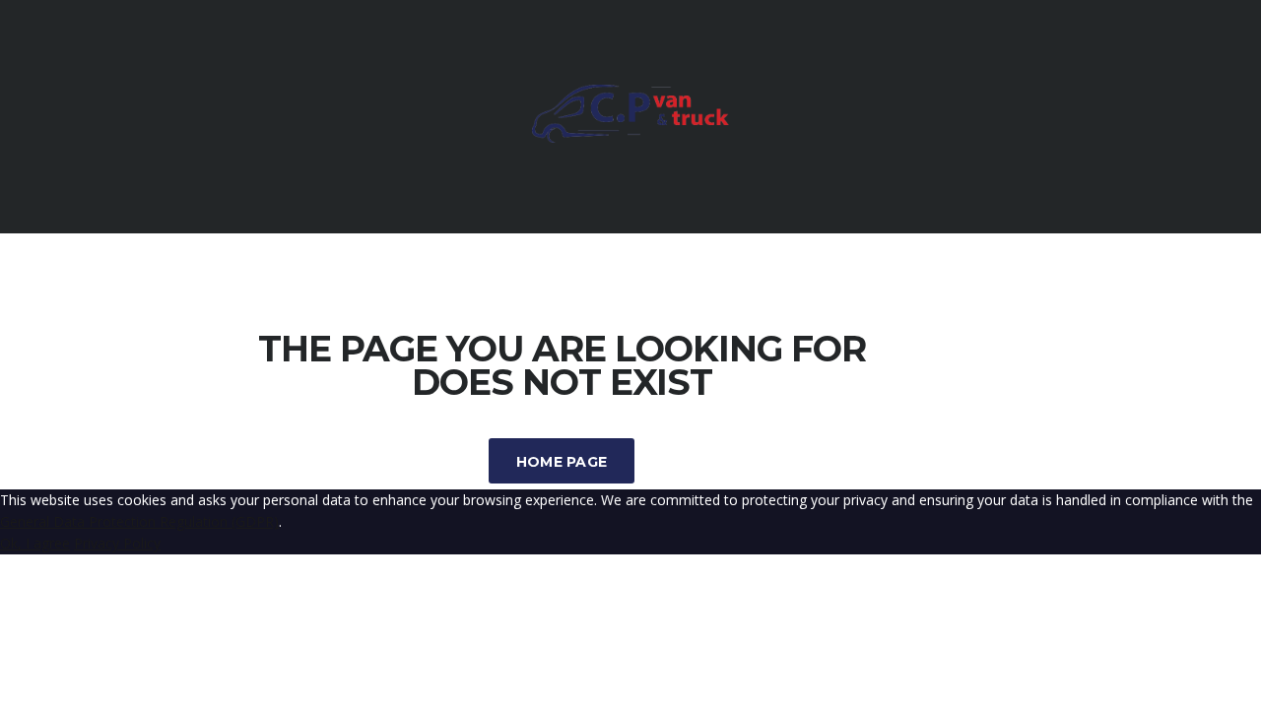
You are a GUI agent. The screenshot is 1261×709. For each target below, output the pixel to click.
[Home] (630, 137)
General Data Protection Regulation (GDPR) (139, 521)
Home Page (562, 462)
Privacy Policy (117, 543)
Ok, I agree (35, 543)
